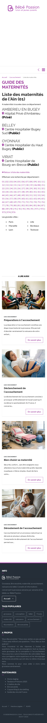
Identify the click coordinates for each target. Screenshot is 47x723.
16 (19, 185)
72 (27, 202)
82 (23, 205)
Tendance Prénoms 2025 (17, 681)
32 (43, 188)
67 (7, 202)
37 (19, 191)
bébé (31, 614)
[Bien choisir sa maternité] (23, 435)
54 (43, 195)
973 (3, 212)
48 (19, 195)
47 (15, 195)
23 (7, 188)
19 (31, 185)
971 (37, 208)
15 (15, 185)
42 (39, 191)
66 (3, 202)
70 (19, 202)
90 (11, 208)
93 (24, 208)
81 (19, 205)
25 (15, 188)
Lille (32, 222)
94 (28, 208)
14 (11, 185)
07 (27, 181)
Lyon (11, 229)
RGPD (28, 706)
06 (23, 181)
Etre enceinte (12, 687)
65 (43, 198)
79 (11, 205)
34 (7, 191)
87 (43, 205)
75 (39, 202)
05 (19, 181)
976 (13, 212)
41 (35, 191)
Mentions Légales (16, 706)
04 (15, 181)
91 (15, 208)
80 (15, 205)
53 (39, 195)
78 (7, 205)
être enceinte (22, 624)
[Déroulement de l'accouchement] (23, 503)
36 (15, 191)
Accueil (4, 77)
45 (7, 195)
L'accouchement (15, 77)
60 (23, 198)
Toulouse (34, 229)
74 (35, 202)
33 (3, 191)
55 (3, 198)
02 (7, 181)
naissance (20, 619)
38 (23, 191)
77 (3, 205)
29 (31, 188)
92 (20, 208)
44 (3, 195)
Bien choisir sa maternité (18, 460)
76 (43, 202)
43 (43, 191)
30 (35, 188)
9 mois (39, 614)
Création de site (13, 684)
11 (43, 181)
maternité (8, 619)
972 (42, 208)
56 (7, 198)
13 (7, 185)
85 (35, 205)
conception (20, 614)
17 (23, 185)
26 (19, 188)
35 (11, 191)
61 (27, 198)
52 (35, 195)
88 (3, 208)
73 (31, 202)
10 (39, 181)
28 (27, 188)
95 (32, 208)
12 (3, 185)
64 (39, 198)
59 (19, 198)
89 (7, 208)
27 (23, 188)
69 (15, 202)
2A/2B (37, 185)
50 (27, 195)
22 (3, 188)
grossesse (7, 614)
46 (11, 195)
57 (11, 198)
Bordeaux (34, 225)
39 (27, 191)
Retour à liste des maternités (17, 172)
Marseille (13, 225)
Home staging (12, 679)
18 (27, 185)
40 (31, 191)
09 (35, 181)
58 (15, 198)
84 (31, 205)
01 (3, 181)
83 (27, 205)
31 (39, 188)
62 (31, 198)
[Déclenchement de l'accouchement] (23, 363)
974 (8, 212)
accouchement (33, 619)
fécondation (8, 624)
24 (11, 188)
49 (23, 195)
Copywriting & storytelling (18, 689)
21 (43, 185)
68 (11, 202)
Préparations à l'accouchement (22, 320)
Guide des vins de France (17, 692)
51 (31, 195)
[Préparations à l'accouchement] (23, 295)
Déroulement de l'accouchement (23, 528)
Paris (11, 222)
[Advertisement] (23, 39)
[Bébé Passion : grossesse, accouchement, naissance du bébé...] (23, 9)
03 (11, 181)
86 (39, 205)
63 (35, 198)
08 (31, 181)
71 (23, 202)
